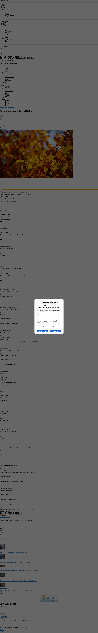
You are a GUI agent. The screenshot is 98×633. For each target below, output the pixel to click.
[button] (49, 316)
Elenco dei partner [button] (47, 322)
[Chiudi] (62, 301)
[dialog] (49, 316)
